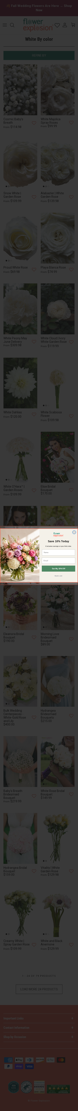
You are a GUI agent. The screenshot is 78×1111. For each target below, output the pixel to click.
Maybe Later (59, 576)
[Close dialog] (74, 532)
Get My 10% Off (58, 569)
